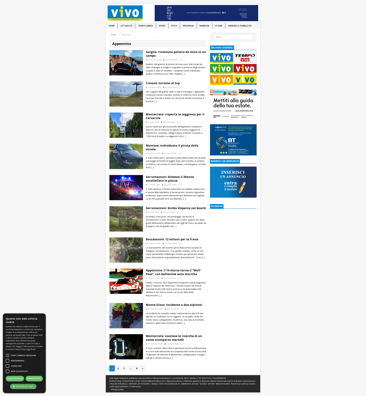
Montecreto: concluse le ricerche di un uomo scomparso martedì (174, 338)
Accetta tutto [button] (14, 378)
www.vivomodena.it (174, 381)
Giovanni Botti (171, 59)
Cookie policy (135, 386)
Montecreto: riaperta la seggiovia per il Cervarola (175, 116)
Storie (218, 25)
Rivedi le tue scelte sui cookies (243, 384)
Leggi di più (31, 349)
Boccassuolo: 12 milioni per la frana (172, 239)
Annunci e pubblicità (240, 25)
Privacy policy (117, 389)
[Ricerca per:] (233, 37)
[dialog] (24, 353)
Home (112, 25)
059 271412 (206, 378)
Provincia (188, 25)
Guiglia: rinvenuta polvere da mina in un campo (176, 54)
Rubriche (204, 25)
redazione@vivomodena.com (153, 381)
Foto (174, 25)
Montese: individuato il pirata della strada (172, 147)
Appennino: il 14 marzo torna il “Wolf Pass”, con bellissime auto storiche (173, 272)
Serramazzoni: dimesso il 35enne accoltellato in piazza (170, 178)
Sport (162, 25)
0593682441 (221, 378)
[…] (183, 73)
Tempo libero (145, 25)
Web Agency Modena (119, 386)
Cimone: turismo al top (163, 83)
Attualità (126, 25)
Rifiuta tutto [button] (34, 378)
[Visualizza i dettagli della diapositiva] (206, 13)
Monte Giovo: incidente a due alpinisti (174, 305)
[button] (24, 386)
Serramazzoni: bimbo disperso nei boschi (176, 208)
